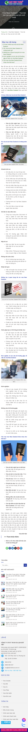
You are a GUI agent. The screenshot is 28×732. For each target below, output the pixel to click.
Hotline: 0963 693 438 (20, 730)
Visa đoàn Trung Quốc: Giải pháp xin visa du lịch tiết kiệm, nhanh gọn (15, 576)
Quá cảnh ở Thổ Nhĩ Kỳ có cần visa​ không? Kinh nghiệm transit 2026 (16, 583)
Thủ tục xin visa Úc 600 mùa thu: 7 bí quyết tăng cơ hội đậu (16, 609)
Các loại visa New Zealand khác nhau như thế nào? (12, 61)
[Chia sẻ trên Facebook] (9, 548)
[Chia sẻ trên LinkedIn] (21, 548)
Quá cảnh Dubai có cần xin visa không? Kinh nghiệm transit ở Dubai (15, 616)
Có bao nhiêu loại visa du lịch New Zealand (13, 45)
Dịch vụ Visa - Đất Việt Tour (13, 670)
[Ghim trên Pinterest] (18, 548)
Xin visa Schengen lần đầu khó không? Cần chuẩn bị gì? (15, 602)
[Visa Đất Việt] (14, 2)
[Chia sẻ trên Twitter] (12, 548)
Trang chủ (4, 32)
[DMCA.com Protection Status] (6, 722)
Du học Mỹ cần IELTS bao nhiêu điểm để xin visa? (15, 596)
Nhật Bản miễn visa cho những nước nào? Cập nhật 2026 (15, 589)
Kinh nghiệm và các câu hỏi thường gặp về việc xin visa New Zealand (13, 57)
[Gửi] (25, 565)
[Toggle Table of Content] (23, 42)
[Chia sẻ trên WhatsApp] (7, 548)
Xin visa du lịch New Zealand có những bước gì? (12, 49)
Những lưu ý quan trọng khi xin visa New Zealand (13, 53)
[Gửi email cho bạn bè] (15, 548)
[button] (2, 3)
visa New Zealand (12, 90)
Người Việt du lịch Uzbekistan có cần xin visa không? (15, 623)
